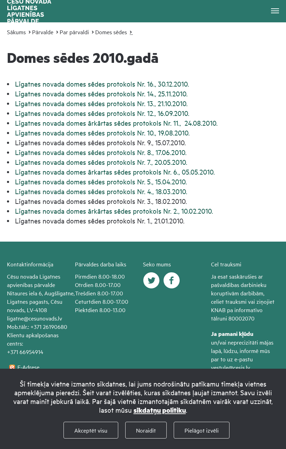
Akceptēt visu (90, 430)
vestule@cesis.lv (230, 367)
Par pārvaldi (74, 32)
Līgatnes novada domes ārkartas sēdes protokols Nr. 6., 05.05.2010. (115, 171)
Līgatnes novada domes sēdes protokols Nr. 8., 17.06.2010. (101, 152)
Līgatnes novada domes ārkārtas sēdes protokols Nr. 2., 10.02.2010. (114, 210)
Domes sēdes (111, 32)
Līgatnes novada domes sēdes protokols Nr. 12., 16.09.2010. (102, 113)
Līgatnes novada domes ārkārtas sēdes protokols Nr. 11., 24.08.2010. (116, 122)
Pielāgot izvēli (202, 430)
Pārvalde (42, 32)
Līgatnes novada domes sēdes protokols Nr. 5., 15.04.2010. (101, 181)
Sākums (16, 32)
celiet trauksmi (229, 301)
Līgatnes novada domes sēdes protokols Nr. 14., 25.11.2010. (101, 93)
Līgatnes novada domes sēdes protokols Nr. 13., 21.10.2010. (101, 103)
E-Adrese (28, 367)
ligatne (15, 318)
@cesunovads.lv (43, 318)
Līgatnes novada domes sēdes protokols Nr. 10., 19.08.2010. (102, 132)
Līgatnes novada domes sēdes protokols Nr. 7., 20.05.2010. (101, 161)
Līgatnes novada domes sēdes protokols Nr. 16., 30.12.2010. (102, 83)
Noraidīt (146, 430)
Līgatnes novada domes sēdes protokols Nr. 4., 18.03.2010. (101, 191)
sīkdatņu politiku (160, 410)
